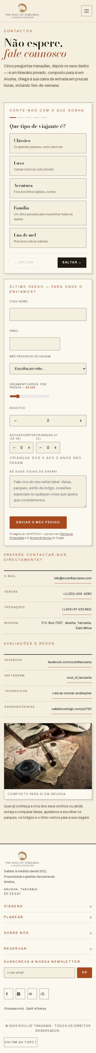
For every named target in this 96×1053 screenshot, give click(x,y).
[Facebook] (8, 993)
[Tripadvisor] (32, 993)
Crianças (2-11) (47, 437)
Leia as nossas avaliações (72, 693)
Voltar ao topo (21, 1042)
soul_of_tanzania (79, 677)
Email (14, 330)
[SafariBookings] (44, 993)
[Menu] (86, 10)
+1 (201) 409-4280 (77, 594)
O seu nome (19, 301)
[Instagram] (20, 993)
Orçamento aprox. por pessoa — (28, 386)
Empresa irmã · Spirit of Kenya (25, 1008)
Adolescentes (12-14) (21, 437)
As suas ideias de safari (33, 471)
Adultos (17, 407)
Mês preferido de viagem (30, 356)
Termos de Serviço (41, 538)
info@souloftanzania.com (73, 578)
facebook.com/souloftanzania (70, 662)
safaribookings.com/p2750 (72, 709)
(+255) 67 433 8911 (77, 609)
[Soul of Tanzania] (22, 10)
